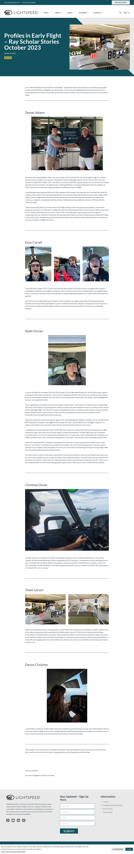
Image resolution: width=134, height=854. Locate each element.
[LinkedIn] (18, 820)
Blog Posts (8, 57)
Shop (46, 13)
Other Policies (108, 812)
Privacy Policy (108, 809)
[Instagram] (23, 820)
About (58, 13)
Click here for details (29, 2)
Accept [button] (129, 849)
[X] (13, 820)
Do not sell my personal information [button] (13, 852)
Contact (97, 13)
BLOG (70, 13)
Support (83, 13)
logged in (37, 775)
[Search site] (120, 13)
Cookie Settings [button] (118, 849)
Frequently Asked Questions (112, 805)
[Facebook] (7, 820)
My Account (120, 2)
